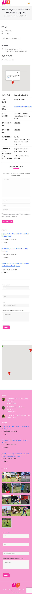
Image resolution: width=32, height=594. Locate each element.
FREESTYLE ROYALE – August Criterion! (18, 415)
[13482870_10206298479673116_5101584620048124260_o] (16, 488)
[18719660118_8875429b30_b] (6, 477)
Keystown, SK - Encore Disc (13, 49)
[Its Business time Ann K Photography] (6, 488)
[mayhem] (6, 500)
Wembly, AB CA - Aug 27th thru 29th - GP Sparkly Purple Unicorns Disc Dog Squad (15, 265)
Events (7, 77)
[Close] (18, 73)
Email (4, 302)
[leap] (25, 511)
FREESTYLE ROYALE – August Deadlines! (16, 408)
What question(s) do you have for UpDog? (13, 310)
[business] (6, 511)
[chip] (25, 488)
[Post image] (3, 399)
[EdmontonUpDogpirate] (25, 477)
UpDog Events (9, 60)
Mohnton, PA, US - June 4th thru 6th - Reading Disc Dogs (14, 250)
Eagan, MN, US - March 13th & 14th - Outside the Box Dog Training (15, 235)
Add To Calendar (11, 38)
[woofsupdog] (6, 523)
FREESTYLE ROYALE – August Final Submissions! (17, 400)
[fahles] (16, 511)
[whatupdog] (16, 500)
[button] (9, 373)
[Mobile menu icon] (28, 3)
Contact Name (6, 284)
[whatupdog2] (25, 500)
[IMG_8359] (16, 477)
